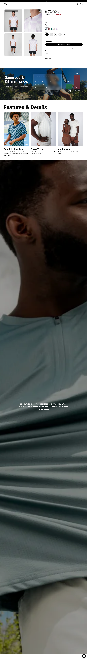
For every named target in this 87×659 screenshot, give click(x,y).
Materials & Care (48, 58)
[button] (78, 4)
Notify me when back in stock (64, 44)
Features (46, 53)
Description (47, 50)
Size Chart (47, 63)
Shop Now (49, 1)
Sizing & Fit (47, 55)
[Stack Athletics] (5, 4)
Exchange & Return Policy (49, 61)
